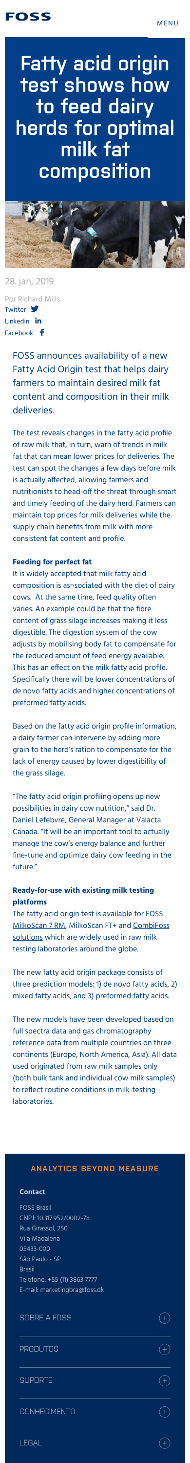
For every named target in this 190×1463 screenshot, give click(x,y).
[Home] (28, 16)
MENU (168, 23)
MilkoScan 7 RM (39, 926)
